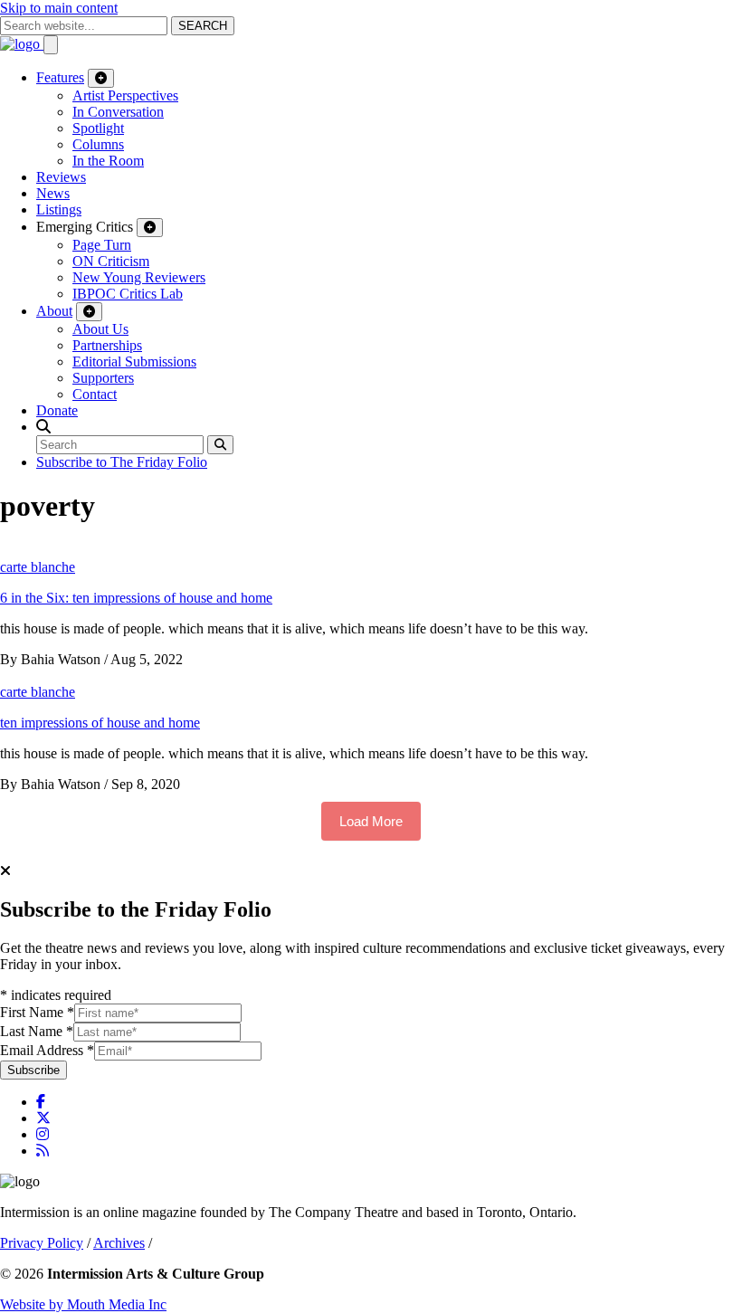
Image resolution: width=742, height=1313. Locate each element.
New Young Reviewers (138, 277)
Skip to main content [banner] (59, 7)
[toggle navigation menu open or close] (50, 44)
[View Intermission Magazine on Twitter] (43, 1118)
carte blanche (37, 567)
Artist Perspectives (125, 95)
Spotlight (98, 128)
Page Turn (101, 244)
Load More (371, 821)
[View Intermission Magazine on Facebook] (40, 1101)
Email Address (47, 1050)
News (53, 193)
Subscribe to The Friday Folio (121, 462)
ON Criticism (110, 261)
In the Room (108, 160)
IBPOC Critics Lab (127, 293)
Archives (119, 1243)
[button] (43, 426)
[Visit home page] (21, 44)
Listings (58, 209)
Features (60, 77)
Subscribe (33, 1070)
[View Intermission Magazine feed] (42, 1150)
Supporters (103, 377)
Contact (94, 394)
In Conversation (118, 111)
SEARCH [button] (202, 26)
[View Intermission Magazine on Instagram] (42, 1134)
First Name (37, 1012)
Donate (57, 410)
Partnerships (107, 345)
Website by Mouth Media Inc (83, 1304)
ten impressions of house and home (100, 722)
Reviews (61, 177)
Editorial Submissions (134, 361)
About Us (100, 329)
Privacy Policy (41, 1243)
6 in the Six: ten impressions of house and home (136, 597)
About (54, 311)
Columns (98, 144)
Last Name (36, 1031)
